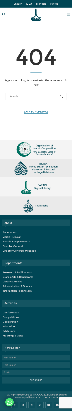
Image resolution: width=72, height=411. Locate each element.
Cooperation (10, 321)
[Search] (4, 14)
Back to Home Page (36, 111)
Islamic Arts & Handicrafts (18, 277)
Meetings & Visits (13, 335)
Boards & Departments (16, 241)
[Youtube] (48, 404)
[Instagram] (32, 404)
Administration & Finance (17, 286)
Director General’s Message (19, 250)
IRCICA (37, 394)
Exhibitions (9, 331)
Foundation (9, 232)
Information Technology (17, 290)
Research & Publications (17, 272)
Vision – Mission (12, 237)
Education (9, 326)
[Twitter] (23, 404)
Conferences (11, 312)
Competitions (11, 317)
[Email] (57, 404)
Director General (13, 246)
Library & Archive (13, 281)
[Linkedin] (40, 404)
